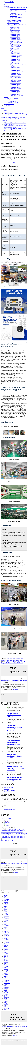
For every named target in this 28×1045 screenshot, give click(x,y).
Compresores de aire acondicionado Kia (15, 62)
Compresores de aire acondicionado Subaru (15, 88)
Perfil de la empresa (11, 101)
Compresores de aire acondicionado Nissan (15, 74)
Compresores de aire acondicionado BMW (15, 30)
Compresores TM (14, 90)
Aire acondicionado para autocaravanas (16, 18)
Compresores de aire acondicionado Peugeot (15, 76)
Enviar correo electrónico (7, 840)
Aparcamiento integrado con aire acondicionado (15, 114)
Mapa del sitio (20, 829)
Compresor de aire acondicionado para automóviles (13, 834)
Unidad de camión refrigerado (14, 20)
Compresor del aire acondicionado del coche (11, 832)
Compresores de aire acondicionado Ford (15, 51)
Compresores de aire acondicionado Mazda (15, 68)
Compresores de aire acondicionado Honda (15, 57)
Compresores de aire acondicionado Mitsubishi (16, 71)
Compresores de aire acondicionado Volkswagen (16, 95)
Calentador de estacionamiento (14, 21)
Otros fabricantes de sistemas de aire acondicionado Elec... (13, 742)
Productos (6, 6)
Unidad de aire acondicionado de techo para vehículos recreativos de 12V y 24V (15, 728)
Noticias (6, 97)
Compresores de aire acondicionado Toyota (15, 92)
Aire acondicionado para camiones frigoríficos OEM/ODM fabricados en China (12, 659)
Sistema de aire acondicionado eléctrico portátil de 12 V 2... (14, 756)
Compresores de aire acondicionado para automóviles (14, 833)
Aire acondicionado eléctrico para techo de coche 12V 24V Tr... (14, 714)
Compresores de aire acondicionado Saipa (15, 85)
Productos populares (11, 829)
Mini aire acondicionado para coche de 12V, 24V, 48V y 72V (14, 779)
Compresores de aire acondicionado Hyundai (16, 54)
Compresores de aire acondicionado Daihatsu (16, 44)
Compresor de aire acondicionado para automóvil (13, 830)
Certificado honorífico (12, 102)
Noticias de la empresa (12, 98)
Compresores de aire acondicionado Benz (15, 33)
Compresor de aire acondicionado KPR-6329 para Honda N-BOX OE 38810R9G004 (13, 662)
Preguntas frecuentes (9, 104)
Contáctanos (7, 105)
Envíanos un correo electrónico (8, 163)
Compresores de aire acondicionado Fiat (15, 48)
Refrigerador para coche (13, 23)
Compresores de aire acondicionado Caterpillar (16, 41)
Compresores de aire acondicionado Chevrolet (16, 39)
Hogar (5, 4)
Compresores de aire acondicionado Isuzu (15, 60)
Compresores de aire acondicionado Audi (15, 27)
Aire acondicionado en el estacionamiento (17, 7)
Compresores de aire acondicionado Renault (15, 79)
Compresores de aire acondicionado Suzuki (15, 82)
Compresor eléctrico (15, 46)
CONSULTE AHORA (6, 818)
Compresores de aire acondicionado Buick (15, 36)
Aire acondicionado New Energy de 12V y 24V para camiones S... (15, 768)
